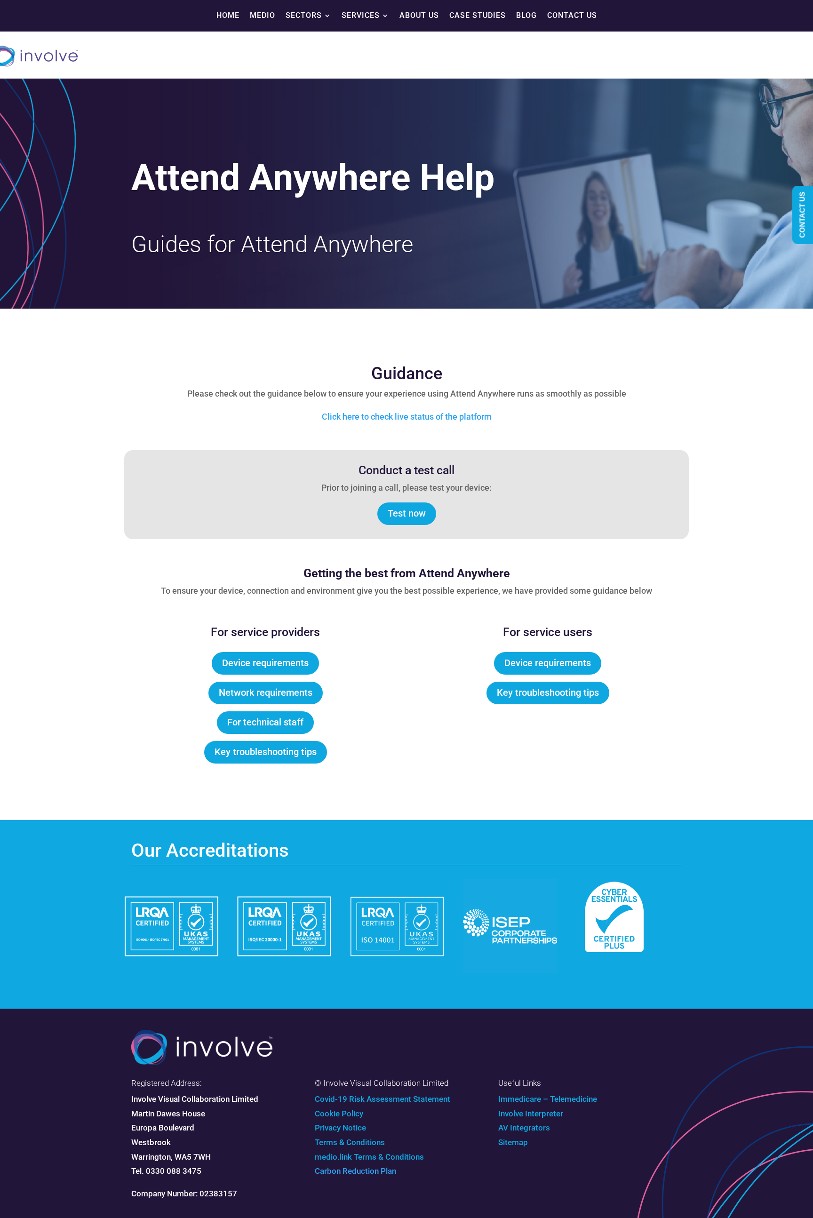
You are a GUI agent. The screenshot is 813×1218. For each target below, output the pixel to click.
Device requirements (265, 663)
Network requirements (265, 692)
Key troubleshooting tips (266, 751)
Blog (526, 15)
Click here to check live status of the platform (407, 417)
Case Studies (477, 15)
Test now (407, 513)
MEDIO (262, 15)
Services (361, 15)
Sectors (304, 15)
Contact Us (572, 15)
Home (227, 15)
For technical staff (265, 722)
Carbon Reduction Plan (355, 1171)
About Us (419, 15)
